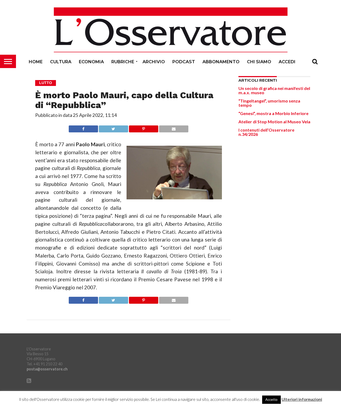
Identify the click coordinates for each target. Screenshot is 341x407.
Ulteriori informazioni (302, 399)
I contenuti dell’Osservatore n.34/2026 (266, 132)
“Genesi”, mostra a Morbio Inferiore (273, 113)
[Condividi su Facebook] (83, 127)
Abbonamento (220, 61)
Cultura (60, 61)
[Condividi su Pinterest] (143, 127)
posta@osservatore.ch (47, 369)
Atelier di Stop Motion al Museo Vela (274, 121)
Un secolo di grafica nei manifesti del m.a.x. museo (274, 90)
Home (36, 61)
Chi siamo (259, 61)
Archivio (154, 61)
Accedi (287, 61)
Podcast (183, 61)
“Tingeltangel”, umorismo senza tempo (269, 103)
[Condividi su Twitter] (113, 127)
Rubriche (122, 61)
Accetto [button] (271, 399)
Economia (91, 61)
